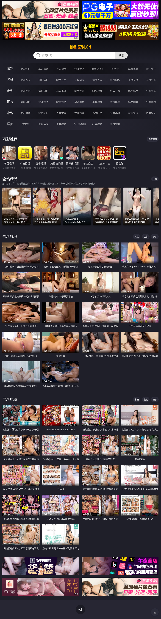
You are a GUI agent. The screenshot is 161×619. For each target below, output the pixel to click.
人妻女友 (61, 113)
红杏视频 (97, 124)
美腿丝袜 (97, 102)
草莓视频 (61, 124)
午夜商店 (43, 124)
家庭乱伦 (43, 113)
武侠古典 (79, 113)
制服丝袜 (97, 91)
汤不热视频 (79, 124)
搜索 (121, 55)
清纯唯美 (115, 102)
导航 (10, 124)
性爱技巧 (151, 113)
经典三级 (115, 91)
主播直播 (133, 80)
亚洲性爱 (25, 91)
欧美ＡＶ (61, 80)
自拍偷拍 (43, 80)
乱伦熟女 (133, 91)
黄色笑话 (133, 113)
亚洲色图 (43, 102)
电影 (10, 91)
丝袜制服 (115, 80)
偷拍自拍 (43, 91)
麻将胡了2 (97, 69)
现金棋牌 (133, 69)
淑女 (146, 399)
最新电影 (9, 399)
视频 (10, 80)
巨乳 (146, 236)
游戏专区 (79, 69)
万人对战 (61, 69)
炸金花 (115, 69)
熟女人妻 (97, 80)
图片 (10, 102)
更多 (155, 236)
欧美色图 (61, 102)
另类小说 (115, 113)
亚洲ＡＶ (25, 80)
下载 (155, 178)
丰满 (136, 399)
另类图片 (151, 102)
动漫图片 (79, 102)
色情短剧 (115, 124)
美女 (136, 236)
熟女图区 (133, 102)
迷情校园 (97, 113)
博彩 (10, 69)
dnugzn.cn (80, 47)
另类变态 (151, 91)
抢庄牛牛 (151, 69)
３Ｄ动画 (79, 80)
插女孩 (25, 124)
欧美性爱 (79, 91)
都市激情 (25, 113)
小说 (10, 113)
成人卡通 (61, 91)
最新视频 (9, 236)
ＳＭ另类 (151, 80)
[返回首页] (155, 612)
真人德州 (43, 69)
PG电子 (25, 69)
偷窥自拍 (25, 102)
